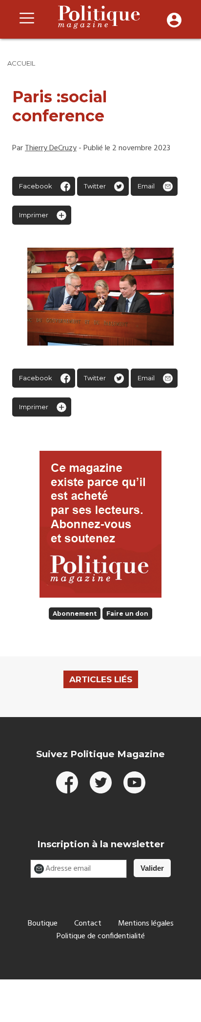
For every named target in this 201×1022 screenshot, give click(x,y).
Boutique (43, 923)
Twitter (95, 186)
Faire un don (127, 613)
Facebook (35, 186)
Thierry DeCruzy (51, 148)
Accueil (21, 63)
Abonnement (75, 613)
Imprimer (33, 215)
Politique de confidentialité (101, 936)
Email (146, 186)
